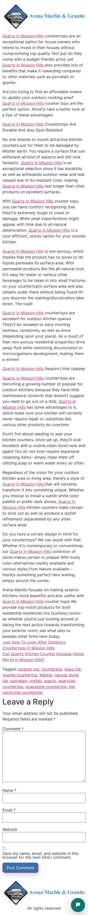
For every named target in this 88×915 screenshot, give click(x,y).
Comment (13, 729)
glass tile (72, 669)
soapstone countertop (46, 686)
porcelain (18, 680)
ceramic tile (28, 669)
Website (9, 829)
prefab (36, 680)
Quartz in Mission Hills (23, 35)
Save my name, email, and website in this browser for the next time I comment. (40, 855)
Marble (46, 674)
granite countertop (19, 674)
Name (9, 790)
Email (9, 810)
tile (72, 686)
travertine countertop (22, 692)
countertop (51, 669)
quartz (50, 680)
